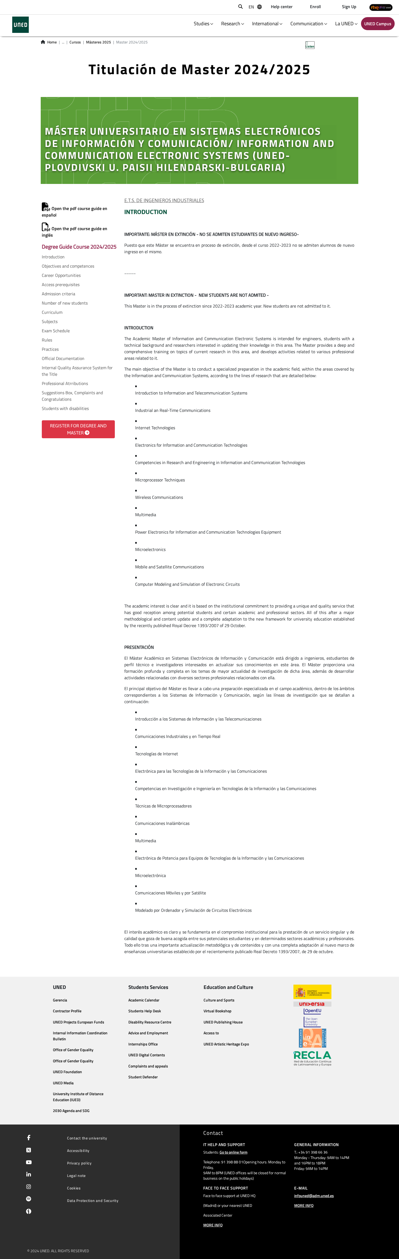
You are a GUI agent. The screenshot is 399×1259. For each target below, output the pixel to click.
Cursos (75, 42)
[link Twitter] (27, 1150)
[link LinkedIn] (27, 1175)
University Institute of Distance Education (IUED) (78, 1097)
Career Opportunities (61, 275)
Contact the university (87, 1138)
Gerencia (60, 1000)
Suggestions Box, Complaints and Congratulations (72, 395)
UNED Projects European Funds (78, 1022)
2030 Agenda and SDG (71, 1111)
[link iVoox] (27, 1213)
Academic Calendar (143, 1000)
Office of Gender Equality (73, 1050)
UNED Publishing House (223, 1022)
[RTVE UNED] (380, 7)
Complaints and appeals (148, 1066)
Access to (211, 1033)
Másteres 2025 (98, 42)
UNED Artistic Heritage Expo (226, 1044)
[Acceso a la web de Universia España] (312, 1003)
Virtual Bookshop (218, 1011)
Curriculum (52, 312)
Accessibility (78, 1150)
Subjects (50, 321)
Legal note (76, 1175)
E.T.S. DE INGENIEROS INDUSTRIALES (164, 200)
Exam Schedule (56, 330)
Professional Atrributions (65, 383)
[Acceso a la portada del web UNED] (20, 25)
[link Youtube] (28, 1163)
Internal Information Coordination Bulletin (80, 1036)
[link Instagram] (27, 1187)
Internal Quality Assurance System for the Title (77, 370)
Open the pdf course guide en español (74, 211)
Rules (47, 340)
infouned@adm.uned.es (314, 1195)
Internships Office (143, 1044)
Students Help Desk (144, 1011)
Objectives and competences (68, 266)
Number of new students (65, 303)
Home (52, 42)
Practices (50, 349)
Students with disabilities (65, 408)
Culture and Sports (219, 1000)
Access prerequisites (61, 284)
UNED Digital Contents (146, 1055)
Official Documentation (63, 358)
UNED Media (63, 1083)
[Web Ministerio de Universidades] (312, 992)
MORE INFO (213, 1225)
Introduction (53, 256)
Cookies (74, 1188)
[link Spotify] (27, 1199)
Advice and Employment (148, 1033)
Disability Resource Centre (149, 1022)
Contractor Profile (67, 1011)
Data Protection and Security (93, 1200)
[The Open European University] (312, 1017)
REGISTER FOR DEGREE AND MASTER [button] (78, 429)
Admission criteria (58, 293)
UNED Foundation (67, 1072)
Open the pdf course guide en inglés (74, 231)
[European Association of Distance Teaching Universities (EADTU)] (312, 1038)
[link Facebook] (27, 1138)
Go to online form (234, 1152)
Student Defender (143, 1077)
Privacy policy (79, 1163)
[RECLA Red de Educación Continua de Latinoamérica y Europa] (312, 1058)
